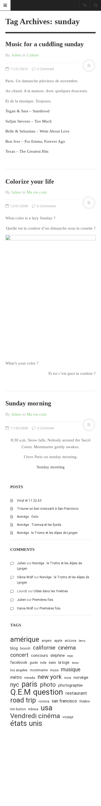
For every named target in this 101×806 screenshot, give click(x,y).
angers (46, 641)
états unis (26, 723)
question (48, 692)
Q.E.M (20, 692)
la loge (63, 662)
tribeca (33, 709)
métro (16, 677)
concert (19, 655)
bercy (82, 641)
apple (58, 641)
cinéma (67, 647)
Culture (33, 55)
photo (48, 684)
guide (34, 663)
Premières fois (42, 600)
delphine (57, 655)
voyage (67, 717)
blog (14, 648)
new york (49, 676)
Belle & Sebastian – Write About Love (37, 131)
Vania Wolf (25, 608)
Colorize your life (29, 181)
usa (46, 708)
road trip (23, 700)
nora (67, 678)
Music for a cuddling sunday (44, 44)
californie (44, 647)
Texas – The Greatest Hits (26, 151)
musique (71, 669)
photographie (70, 685)
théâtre (84, 701)
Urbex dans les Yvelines (51, 591)
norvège (81, 677)
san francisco (64, 701)
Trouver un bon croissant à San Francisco (47, 509)
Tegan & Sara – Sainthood (27, 111)
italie (52, 663)
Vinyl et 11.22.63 (29, 500)
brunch (25, 648)
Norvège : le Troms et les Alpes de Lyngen (47, 533)
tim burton (18, 709)
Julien (16, 55)
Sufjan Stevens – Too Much (28, 121)
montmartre (39, 670)
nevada (29, 678)
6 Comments (46, 206)
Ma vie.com (37, 192)
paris (29, 684)
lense (75, 663)
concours (39, 655)
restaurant (76, 693)
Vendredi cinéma (35, 715)
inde (43, 663)
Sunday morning (28, 403)
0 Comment (45, 69)
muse (54, 670)
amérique (24, 639)
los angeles (18, 670)
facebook (18, 662)
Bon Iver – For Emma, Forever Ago (35, 141)
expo (70, 656)
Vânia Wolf (25, 577)
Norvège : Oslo (27, 517)
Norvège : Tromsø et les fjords (39, 525)
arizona (70, 641)
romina (44, 701)
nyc (14, 684)
